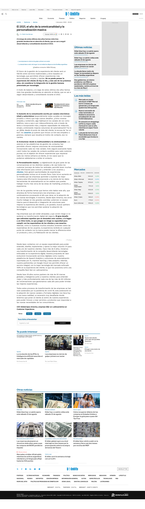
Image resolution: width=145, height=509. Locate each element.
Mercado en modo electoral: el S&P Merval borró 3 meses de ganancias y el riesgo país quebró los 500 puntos (89, 103)
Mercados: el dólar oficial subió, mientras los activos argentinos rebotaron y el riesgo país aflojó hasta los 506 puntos (29, 457)
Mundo (29, 478)
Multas (94, 481)
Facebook (21, 469)
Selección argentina (76, 9)
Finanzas (62, 18)
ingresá (141, 13)
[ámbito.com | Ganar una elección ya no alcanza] (21, 105)
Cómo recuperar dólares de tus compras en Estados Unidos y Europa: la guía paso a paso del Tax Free (85, 415)
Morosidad (40, 9)
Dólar (48, 9)
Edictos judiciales (81, 481)
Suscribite (63, 323)
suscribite (135, 13)
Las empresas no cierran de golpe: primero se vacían (34, 61)
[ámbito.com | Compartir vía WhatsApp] (59, 34)
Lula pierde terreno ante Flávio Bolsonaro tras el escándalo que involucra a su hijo (88, 136)
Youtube (35, 469)
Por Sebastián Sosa (89, 353)
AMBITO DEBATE (88, 487)
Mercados (92, 475)
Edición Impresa (52, 478)
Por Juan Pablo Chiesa (51, 361)
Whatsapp (39, 469)
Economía (51, 18)
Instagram (26, 469)
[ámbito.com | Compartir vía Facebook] (61, 34)
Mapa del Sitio (22, 481)
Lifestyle (122, 475)
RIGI (67, 9)
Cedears (96, 172)
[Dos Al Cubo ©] (120, 495)
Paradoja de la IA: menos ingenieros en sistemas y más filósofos (61, 105)
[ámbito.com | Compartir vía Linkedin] (65, 34)
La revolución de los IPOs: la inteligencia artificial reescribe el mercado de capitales (30, 356)
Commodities (89, 172)
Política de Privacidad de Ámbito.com (44, 481)
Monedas (76, 172)
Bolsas (83, 172)
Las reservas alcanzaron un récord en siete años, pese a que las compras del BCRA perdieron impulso (29, 444)
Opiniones (27, 22)
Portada (20, 475)
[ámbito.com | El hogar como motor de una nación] (78, 351)
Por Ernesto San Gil (22, 361)
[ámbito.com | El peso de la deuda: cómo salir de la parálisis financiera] (78, 340)
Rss (117, 478)
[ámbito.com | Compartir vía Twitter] (63, 34)
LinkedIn (30, 469)
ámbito (19, 22)
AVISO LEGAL (66, 481)
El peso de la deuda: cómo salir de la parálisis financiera (92, 339)
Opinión (92, 18)
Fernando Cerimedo (57, 9)
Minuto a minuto (22, 452)
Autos (83, 478)
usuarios (27, 133)
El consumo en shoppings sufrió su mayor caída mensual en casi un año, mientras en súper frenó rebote (89, 126)
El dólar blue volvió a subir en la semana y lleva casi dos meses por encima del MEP (85, 443)
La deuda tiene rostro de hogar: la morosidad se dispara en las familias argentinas (42, 64)
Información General (70, 478)
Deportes (39, 478)
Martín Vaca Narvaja (27, 34)
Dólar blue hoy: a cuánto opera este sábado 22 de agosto (86, 52)
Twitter (17, 469)
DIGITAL (54, 487)
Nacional (20, 478)
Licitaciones (104, 481)
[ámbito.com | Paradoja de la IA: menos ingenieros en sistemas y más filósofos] (49, 105)
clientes (35, 22)
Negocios (82, 18)
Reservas (24, 9)
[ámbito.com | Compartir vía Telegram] (68, 34)
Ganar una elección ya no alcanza (33, 105)
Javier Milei (32, 9)
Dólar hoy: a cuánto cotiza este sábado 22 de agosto (86, 59)
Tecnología (107, 478)
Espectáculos (94, 478)
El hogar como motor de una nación (92, 350)
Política (72, 18)
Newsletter (141, 18)
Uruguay (103, 18)
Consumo (47, 314)
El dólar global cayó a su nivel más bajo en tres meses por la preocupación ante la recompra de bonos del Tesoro (57, 444)
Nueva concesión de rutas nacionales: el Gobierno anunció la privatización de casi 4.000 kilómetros (87, 115)
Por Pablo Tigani (88, 343)
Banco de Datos (79, 475)
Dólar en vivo (15, 9)
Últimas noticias (33, 475)
